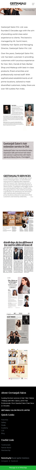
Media (3, 425)
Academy (4, 428)
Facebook (14, 461)
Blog (3, 433)
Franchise (4, 419)
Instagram (4, 461)
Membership (5, 450)
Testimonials (5, 444)
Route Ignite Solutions (20, 458)
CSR (2, 430)
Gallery (3, 422)
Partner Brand (6, 447)
